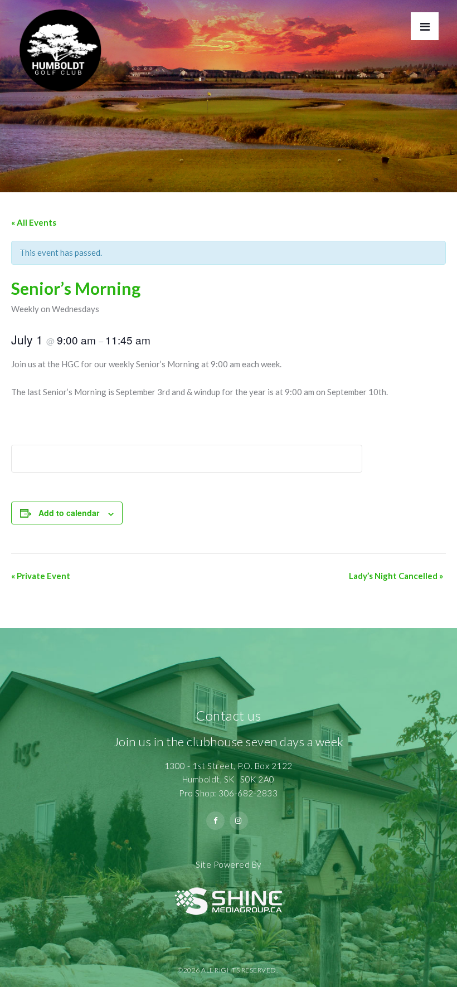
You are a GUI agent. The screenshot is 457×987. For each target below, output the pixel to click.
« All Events (33, 222)
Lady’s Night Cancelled (396, 576)
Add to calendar (68, 512)
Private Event (40, 576)
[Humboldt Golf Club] (60, 46)
